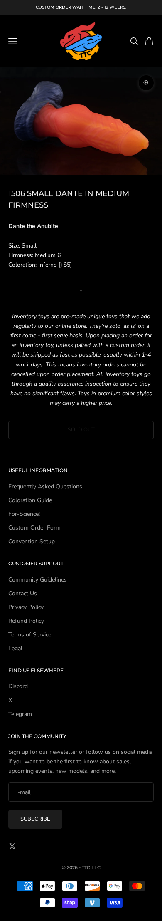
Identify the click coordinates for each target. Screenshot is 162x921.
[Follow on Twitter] (12, 846)
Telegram (20, 714)
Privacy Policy (26, 607)
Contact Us (22, 593)
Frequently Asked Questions (45, 486)
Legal (15, 648)
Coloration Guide (30, 500)
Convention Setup (31, 541)
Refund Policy (26, 621)
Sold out (81, 429)
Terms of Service (29, 635)
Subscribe (35, 819)
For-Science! (24, 514)
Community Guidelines (37, 580)
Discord (18, 686)
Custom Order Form (34, 528)
